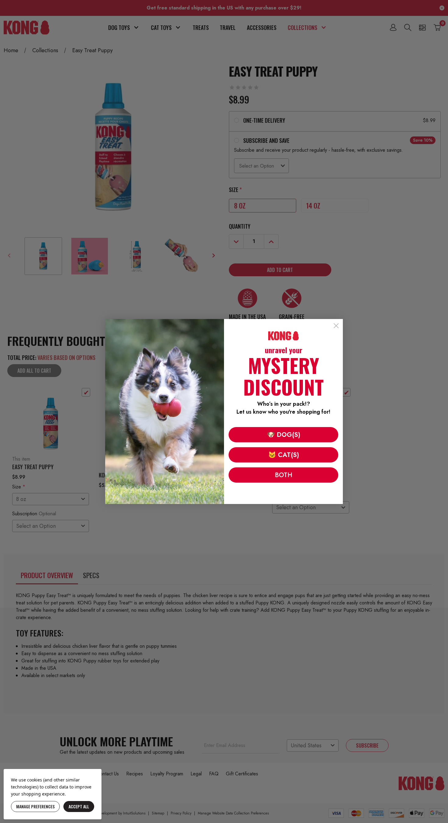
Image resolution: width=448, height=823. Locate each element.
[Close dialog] (336, 325)
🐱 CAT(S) (283, 454)
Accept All (79, 806)
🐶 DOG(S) (283, 434)
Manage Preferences (35, 806)
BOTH (283, 475)
